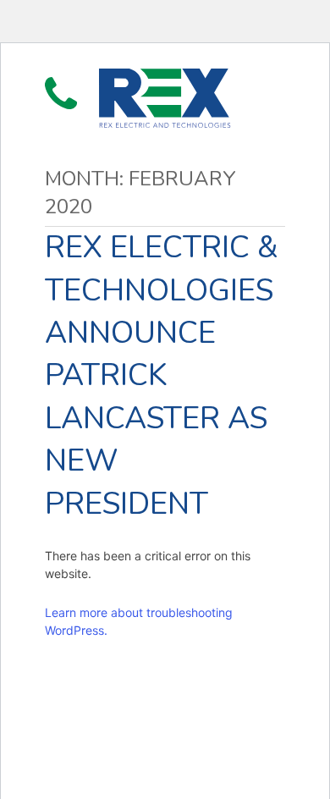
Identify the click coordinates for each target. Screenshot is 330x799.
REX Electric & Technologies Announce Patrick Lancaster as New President (161, 375)
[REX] (164, 98)
